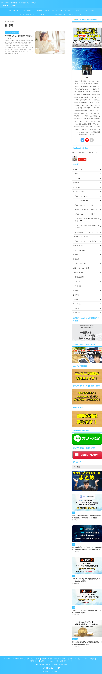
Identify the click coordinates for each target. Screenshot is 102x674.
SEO (23, 41)
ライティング (18, 41)
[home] (92, 140)
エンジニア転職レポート (27, 14)
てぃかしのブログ (9, 5)
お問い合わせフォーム (74, 14)
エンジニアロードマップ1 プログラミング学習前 (11, 11)
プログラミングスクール (59, 10)
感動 (16, 43)
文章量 (29, 43)
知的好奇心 (24, 43)
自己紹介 (43, 14)
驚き (6, 43)
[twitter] (82, 140)
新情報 (13, 43)
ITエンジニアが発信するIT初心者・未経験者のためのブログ (51, 664)
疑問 (32, 41)
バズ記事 (27, 41)
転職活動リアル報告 (43, 10)
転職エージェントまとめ (75, 10)
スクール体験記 (27, 10)
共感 (9, 43)
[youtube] (87, 140)
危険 (19, 43)
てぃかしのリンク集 (59, 14)
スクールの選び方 (91, 10)
